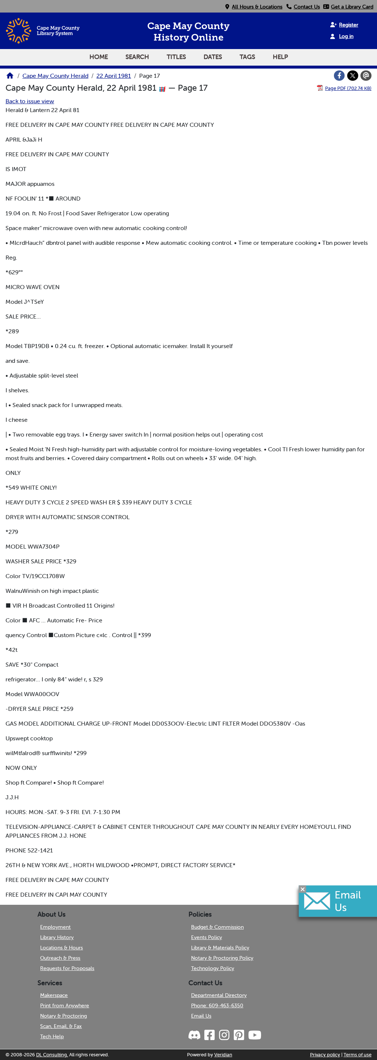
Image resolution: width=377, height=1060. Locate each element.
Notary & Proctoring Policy (222, 958)
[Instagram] (223, 1035)
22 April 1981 (113, 75)
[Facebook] (339, 75)
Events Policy (206, 937)
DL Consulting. (52, 1055)
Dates (213, 57)
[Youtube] (254, 1035)
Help (280, 57)
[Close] (302, 889)
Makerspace (54, 995)
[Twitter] (352, 75)
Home (98, 57)
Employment (55, 927)
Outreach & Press (60, 958)
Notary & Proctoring (63, 1015)
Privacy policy (325, 1055)
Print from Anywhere (64, 1005)
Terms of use (357, 1055)
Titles (176, 57)
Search (137, 57)
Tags (247, 57)
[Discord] (195, 1035)
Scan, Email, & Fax (61, 1026)
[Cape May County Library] (10, 77)
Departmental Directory (219, 995)
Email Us (201, 1015)
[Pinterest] (238, 1035)
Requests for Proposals (67, 968)
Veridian (223, 1055)
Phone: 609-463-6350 (217, 1005)
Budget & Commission (217, 927)
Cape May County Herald (55, 75)
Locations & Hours (61, 947)
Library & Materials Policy (220, 947)
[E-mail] (365, 75)
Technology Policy (212, 968)
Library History (57, 937)
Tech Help (52, 1036)
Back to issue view (30, 101)
